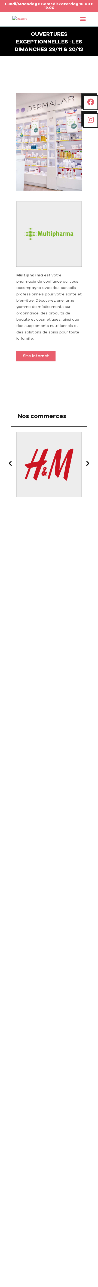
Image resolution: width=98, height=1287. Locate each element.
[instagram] (91, 120)
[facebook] (90, 102)
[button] (83, 19)
